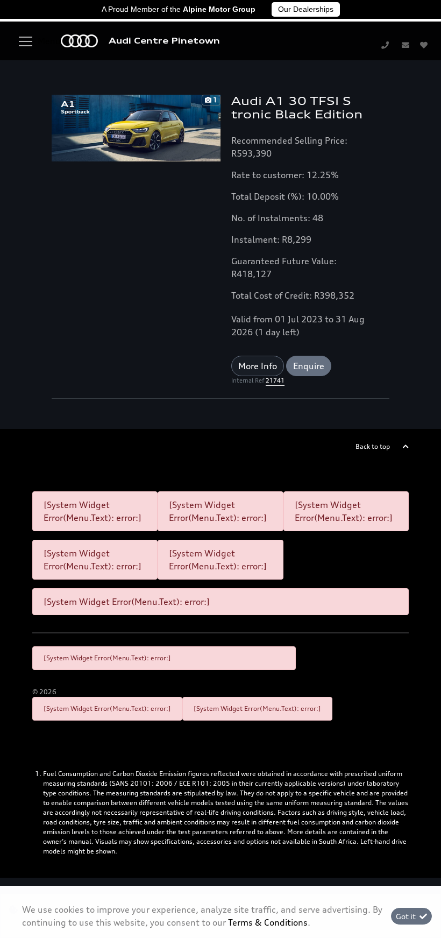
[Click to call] (385, 44)
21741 (275, 380)
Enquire (308, 366)
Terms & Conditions (268, 922)
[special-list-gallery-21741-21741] (136, 127)
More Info (257, 366)
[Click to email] (405, 44)
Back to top (372, 446)
